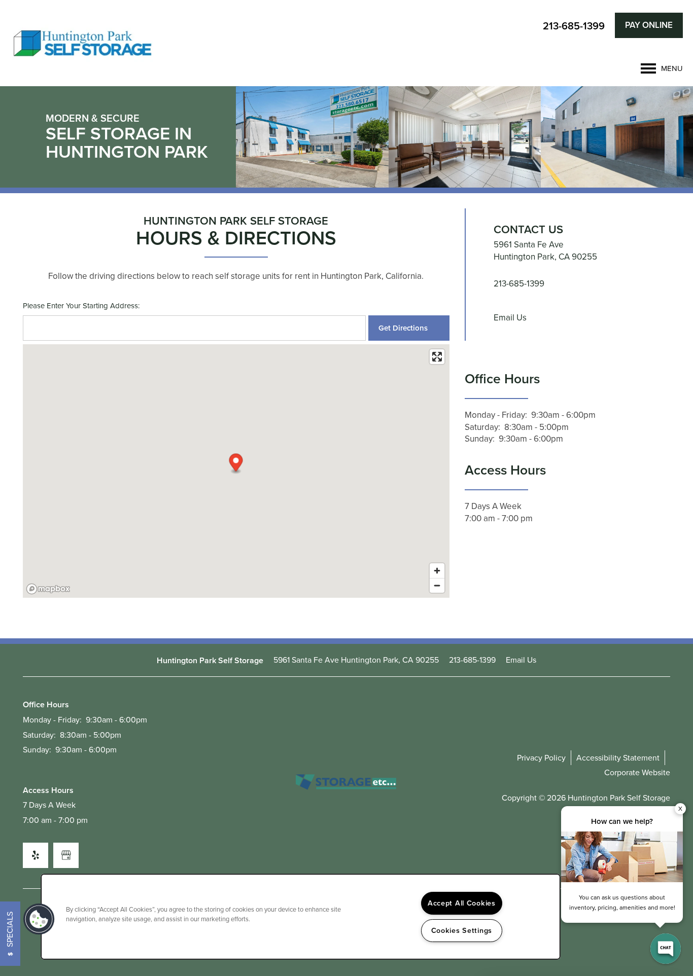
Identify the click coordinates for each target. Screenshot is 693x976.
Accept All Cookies (462, 903)
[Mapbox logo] (48, 589)
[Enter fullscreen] (437, 356)
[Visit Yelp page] (35, 855)
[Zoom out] (437, 585)
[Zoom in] (437, 570)
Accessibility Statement (618, 758)
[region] (301, 917)
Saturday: (482, 427)
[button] (649, 25)
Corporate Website (637, 772)
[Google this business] (66, 855)
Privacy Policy (541, 758)
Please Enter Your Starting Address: (81, 306)
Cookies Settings (462, 930)
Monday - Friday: (496, 415)
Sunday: (480, 438)
